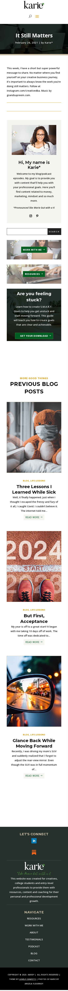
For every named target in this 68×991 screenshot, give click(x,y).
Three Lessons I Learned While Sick (34, 489)
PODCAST (34, 946)
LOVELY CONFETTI (27, 979)
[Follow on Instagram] (30, 216)
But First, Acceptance (34, 618)
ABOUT (34, 932)
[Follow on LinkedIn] (34, 840)
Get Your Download (34, 335)
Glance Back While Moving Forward (34, 743)
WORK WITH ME (32, 249)
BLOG (34, 953)
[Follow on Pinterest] (37, 216)
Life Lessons (37, 480)
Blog (26, 480)
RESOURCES (32, 274)
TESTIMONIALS (34, 939)
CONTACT (34, 960)
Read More (32, 517)
